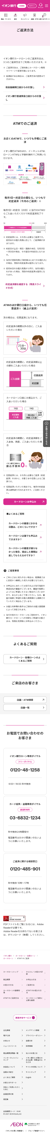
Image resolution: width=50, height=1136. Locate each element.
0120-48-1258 (25, 770)
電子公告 (6, 1035)
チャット (40, 7)
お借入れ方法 (8, 985)
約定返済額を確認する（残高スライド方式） (23, 286)
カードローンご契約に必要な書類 (34, 999)
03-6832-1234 (25, 818)
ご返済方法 (30, 985)
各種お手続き (8, 1072)
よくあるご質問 (9, 1077)
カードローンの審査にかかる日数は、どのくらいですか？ (23, 525)
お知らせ (6, 1040)
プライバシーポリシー (34, 1035)
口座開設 (21, 6)
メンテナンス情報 (32, 1030)
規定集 (5, 1099)
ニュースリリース (9, 1046)
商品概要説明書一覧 (10, 1053)
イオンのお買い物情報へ (14, 1131)
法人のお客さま (32, 1053)
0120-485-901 (25, 869)
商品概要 (6, 980)
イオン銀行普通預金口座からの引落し (23, 98)
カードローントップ (10, 972)
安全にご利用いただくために (11, 1088)
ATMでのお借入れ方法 (34, 991)
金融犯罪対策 (8, 1094)
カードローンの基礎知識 (11, 991)
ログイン (32, 6)
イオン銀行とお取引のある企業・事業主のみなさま (34, 1060)
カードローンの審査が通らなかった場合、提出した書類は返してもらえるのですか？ (23, 552)
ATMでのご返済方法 (11, 998)
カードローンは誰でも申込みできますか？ (23, 537)
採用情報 (29, 1046)
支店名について (9, 1067)
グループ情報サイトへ (36, 1131)
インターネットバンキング (10, 1059)
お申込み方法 (31, 980)
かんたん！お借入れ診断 (34, 973)
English (28, 1077)
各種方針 (29, 1040)
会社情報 (6, 1030)
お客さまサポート (10, 1082)
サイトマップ (31, 1072)
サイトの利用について (34, 1067)
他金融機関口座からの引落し (20, 87)
